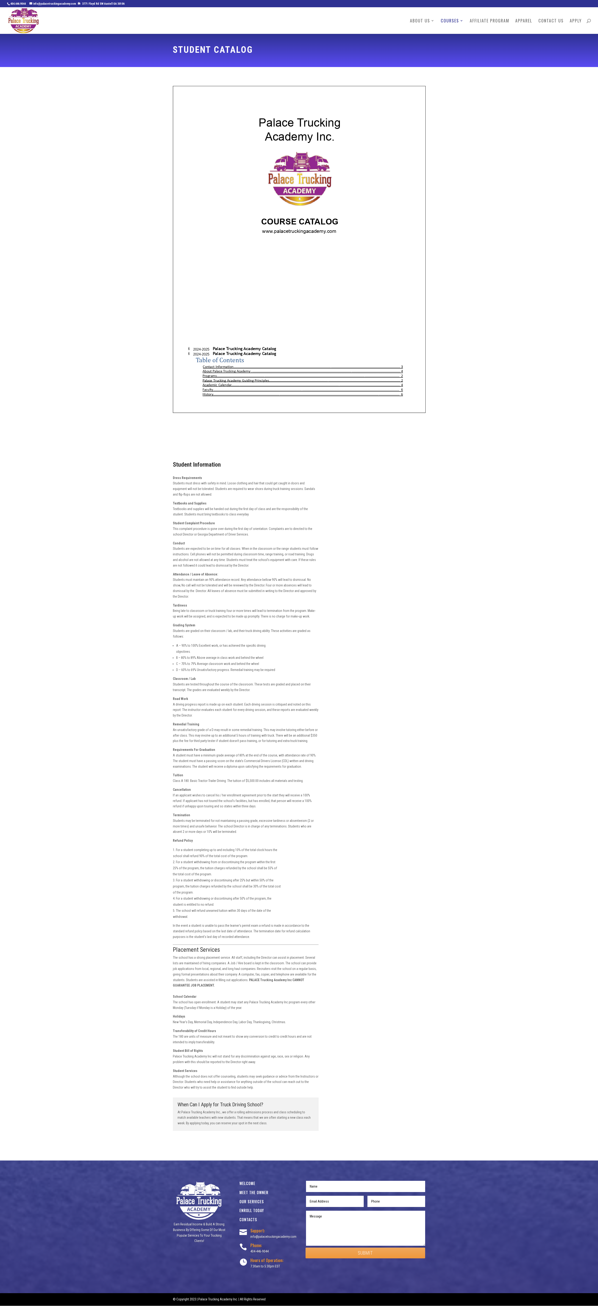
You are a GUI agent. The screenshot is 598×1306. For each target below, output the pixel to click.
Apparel (523, 21)
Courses (450, 21)
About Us (420, 21)
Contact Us (551, 21)
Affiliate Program (489, 21)
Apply (576, 21)
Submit (365, 1253)
